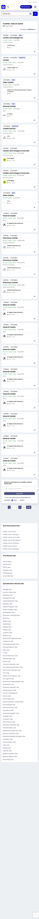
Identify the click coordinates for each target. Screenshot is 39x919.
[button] (8, 7)
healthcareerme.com (14, 245)
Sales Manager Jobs (9, 658)
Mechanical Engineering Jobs (12, 638)
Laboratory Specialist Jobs (11, 725)
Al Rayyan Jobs (7, 570)
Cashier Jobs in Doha (9, 532)
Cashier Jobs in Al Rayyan (11, 549)
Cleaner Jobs (7, 630)
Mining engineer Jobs (9, 690)
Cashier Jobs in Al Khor (10, 546)
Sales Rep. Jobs (7, 604)
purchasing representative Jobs (13, 667)
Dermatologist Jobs (9, 705)
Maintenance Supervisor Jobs (12, 731)
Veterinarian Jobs (8, 684)
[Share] (34, 51)
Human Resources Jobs (10, 656)
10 (23, 507)
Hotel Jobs (6, 618)
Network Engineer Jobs (10, 756)
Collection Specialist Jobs (11, 664)
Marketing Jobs (7, 595)
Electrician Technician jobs (11, 615)
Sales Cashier (8, 82)
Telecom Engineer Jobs (10, 607)
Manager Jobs (7, 589)
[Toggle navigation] (35, 7)
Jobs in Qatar (7, 561)
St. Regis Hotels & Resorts (15, 223)
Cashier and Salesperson (13, 38)
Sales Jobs (6, 650)
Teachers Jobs (7, 633)
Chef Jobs (6, 673)
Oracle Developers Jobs (10, 601)
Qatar (35, 2)
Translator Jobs (8, 739)
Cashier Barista (9, 128)
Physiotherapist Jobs (9, 728)
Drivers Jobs (6, 661)
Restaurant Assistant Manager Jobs (14, 736)
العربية (29, 2)
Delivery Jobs (7, 696)
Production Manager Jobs (11, 687)
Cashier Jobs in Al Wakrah (11, 543)
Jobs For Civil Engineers (10, 693)
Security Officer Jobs (9, 592)
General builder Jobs (9, 742)
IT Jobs (5, 653)
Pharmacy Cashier (10, 238)
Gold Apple (10, 158)
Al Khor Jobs (6, 567)
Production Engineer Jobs (11, 713)
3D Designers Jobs (8, 612)
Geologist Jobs (7, 716)
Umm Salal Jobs (8, 576)
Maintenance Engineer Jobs (11, 676)
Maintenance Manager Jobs (11, 670)
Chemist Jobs (7, 751)
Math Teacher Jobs (9, 722)
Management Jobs (9, 598)
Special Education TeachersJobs (13, 702)
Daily (15, 500)
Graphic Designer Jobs (10, 609)
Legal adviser (7, 624)
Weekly (22, 500)
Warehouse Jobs (8, 641)
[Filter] (30, 13)
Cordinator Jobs (8, 719)
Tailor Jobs (6, 745)
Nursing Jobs (7, 748)
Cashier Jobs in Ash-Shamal (11, 540)
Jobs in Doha (7, 564)
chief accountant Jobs (10, 707)
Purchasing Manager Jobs (11, 644)
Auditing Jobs (7, 627)
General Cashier (9, 106)
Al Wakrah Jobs (7, 573)
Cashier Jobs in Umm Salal (11, 537)
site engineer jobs (8, 679)
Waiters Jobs (7, 621)
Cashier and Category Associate (16, 151)
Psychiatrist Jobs (8, 710)
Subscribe (19, 493)
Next (28, 507)
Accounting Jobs (8, 759)
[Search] (35, 14)
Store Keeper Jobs (8, 699)
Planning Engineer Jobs (10, 647)
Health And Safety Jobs (10, 754)
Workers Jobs (7, 635)
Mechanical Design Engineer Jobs (13, 681)
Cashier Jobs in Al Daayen (11, 534)
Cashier (6, 60)
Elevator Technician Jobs (11, 733)
